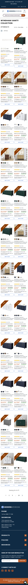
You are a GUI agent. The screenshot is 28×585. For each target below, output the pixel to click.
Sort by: (16, 27)
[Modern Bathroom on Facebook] (2, 571)
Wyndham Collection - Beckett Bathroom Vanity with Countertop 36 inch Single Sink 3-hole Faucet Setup (7, 433)
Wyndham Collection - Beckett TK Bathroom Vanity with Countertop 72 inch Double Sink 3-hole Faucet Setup (7, 356)
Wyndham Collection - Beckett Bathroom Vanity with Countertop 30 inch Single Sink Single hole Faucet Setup (20, 280)
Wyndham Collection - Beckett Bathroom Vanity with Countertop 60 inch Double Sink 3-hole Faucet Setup (7, 318)
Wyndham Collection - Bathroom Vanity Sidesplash (7, 51)
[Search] (23, 15)
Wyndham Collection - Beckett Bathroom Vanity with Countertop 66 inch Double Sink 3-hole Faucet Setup (20, 318)
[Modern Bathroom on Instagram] (6, 571)
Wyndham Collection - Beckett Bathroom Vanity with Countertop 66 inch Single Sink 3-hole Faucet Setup (20, 395)
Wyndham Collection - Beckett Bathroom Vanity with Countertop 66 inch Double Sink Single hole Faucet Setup (20, 204)
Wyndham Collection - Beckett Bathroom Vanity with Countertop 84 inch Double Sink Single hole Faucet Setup (7, 204)
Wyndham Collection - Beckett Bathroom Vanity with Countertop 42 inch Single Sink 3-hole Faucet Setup (20, 51)
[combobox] (14, 15)
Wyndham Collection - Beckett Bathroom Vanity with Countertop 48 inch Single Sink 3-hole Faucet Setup (7, 128)
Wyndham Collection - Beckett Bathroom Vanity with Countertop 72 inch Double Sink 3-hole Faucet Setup (7, 90)
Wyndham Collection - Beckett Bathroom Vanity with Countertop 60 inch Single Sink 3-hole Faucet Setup (20, 128)
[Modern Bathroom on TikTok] (9, 571)
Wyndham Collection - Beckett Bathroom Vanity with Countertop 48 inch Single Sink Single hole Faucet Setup (20, 433)
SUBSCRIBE (22, 560)
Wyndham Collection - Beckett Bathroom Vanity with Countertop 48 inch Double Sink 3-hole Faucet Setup (20, 242)
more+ (7, 48)
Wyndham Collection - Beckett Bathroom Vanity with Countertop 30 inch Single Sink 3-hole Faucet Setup (7, 166)
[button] (3, 11)
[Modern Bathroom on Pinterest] (12, 571)
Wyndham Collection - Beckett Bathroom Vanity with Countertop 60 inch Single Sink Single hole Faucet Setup (7, 395)
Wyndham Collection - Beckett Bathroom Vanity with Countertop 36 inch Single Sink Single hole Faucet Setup (7, 280)
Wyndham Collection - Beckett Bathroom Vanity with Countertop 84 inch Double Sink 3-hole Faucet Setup (20, 90)
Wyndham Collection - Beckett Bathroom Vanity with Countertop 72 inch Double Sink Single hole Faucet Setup (20, 356)
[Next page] (22, 495)
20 (19, 495)
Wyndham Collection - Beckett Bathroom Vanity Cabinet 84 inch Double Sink (20, 471)
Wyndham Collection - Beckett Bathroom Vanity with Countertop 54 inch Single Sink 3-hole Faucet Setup (20, 166)
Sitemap (17, 581)
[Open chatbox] (25, 582)
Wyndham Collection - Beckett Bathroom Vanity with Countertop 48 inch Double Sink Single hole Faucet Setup (7, 242)
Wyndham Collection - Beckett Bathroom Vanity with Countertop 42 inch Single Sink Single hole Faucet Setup (7, 471)
